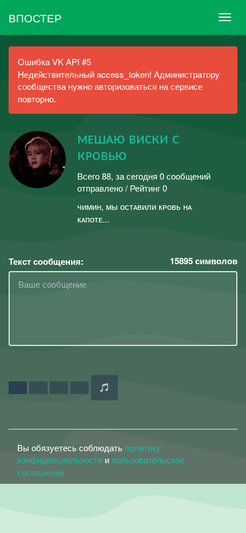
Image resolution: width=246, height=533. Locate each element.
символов (203, 261)
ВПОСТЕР (35, 17)
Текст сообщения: (46, 262)
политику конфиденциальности (89, 453)
